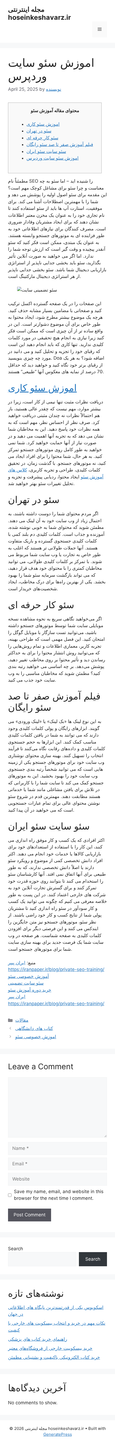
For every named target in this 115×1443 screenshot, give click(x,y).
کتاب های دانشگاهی (34, 1028)
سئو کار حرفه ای (42, 137)
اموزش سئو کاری (43, 124)
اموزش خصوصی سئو (35, 1036)
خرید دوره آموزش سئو (29, 990)
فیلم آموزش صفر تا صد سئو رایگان (59, 144)
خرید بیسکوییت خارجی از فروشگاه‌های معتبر (50, 1348)
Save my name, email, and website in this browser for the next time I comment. (58, 1195)
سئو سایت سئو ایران (46, 151)
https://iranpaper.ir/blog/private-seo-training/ (56, 969)
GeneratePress (57, 1434)
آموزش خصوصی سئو (28, 976)
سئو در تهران (38, 130)
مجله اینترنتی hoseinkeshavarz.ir (39, 13)
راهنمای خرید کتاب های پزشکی (37, 1339)
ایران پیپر (16, 962)
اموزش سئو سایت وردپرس (52, 158)
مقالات (21, 1020)
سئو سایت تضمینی (26, 983)
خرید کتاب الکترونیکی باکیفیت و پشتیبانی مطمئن (54, 1357)
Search (15, 1248)
